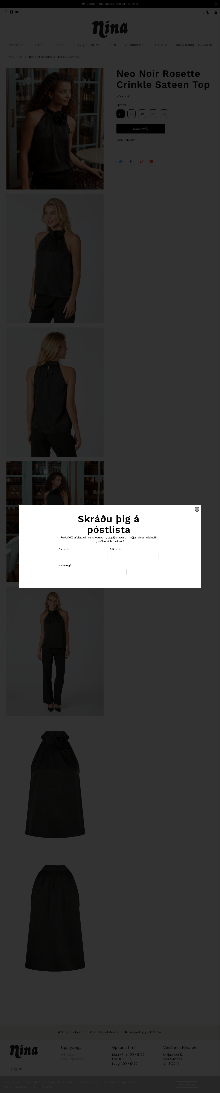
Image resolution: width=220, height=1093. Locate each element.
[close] (197, 509)
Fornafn (64, 549)
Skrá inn (144, 572)
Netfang (65, 565)
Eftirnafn (115, 549)
